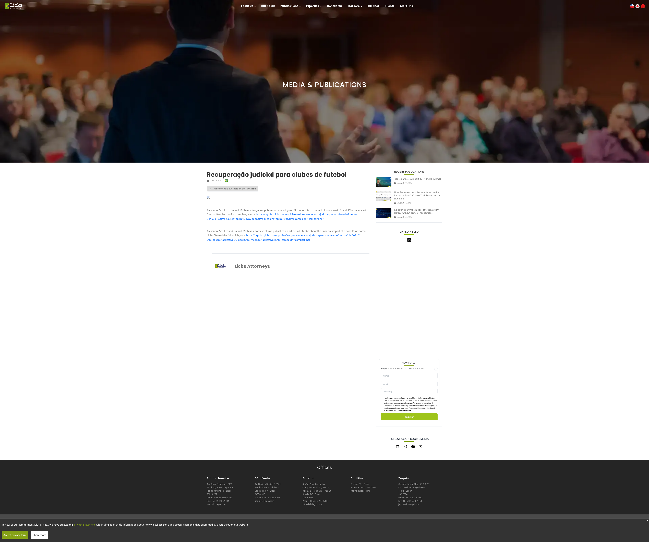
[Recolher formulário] (436, 368)
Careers (354, 6)
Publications (289, 6)
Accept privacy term (15, 535)
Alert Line (406, 6)
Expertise (312, 6)
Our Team (268, 6)
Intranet (373, 6)
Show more (39, 535)
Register (409, 416)
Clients (389, 6)
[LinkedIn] (397, 446)
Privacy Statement (404, 411)
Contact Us (335, 6)
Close (647, 520)
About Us (247, 6)
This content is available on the (234, 188)
